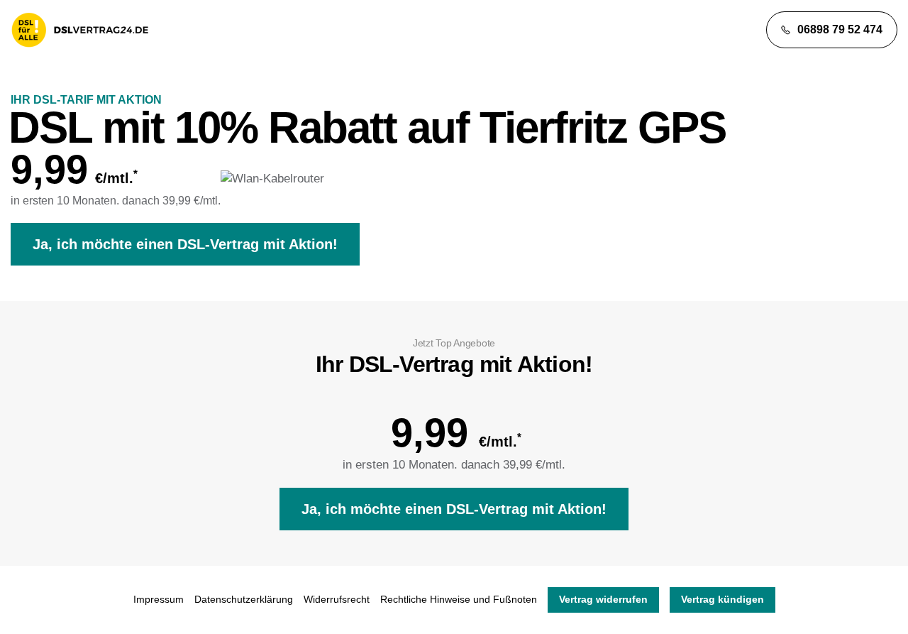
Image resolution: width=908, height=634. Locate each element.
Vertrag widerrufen (603, 599)
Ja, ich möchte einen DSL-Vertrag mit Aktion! (185, 244)
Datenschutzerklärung (243, 599)
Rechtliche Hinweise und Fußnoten (458, 599)
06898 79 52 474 (839, 29)
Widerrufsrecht (337, 599)
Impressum (158, 599)
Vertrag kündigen (722, 599)
